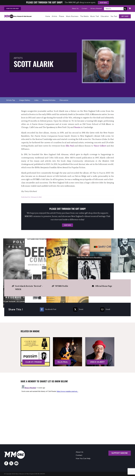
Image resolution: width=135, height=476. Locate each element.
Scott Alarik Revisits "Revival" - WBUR (29, 287)
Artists (18, 58)
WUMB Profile (61, 286)
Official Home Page (103, 286)
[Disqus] (67, 410)
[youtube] (16, 463)
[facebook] (6, 463)
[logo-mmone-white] (14, 451)
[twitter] (11, 463)
